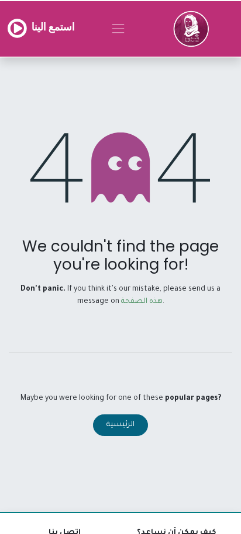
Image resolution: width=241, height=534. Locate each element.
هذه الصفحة (142, 302)
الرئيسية (120, 425)
